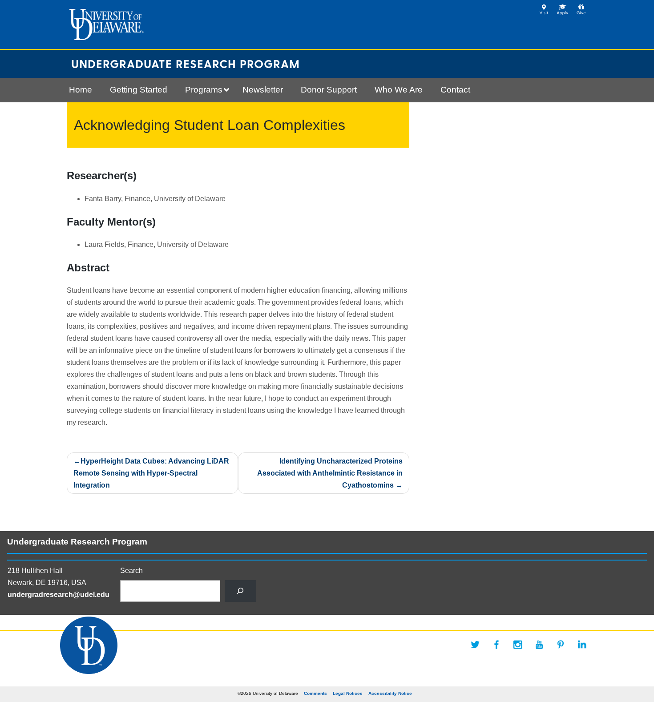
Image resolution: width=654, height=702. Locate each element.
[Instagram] (518, 644)
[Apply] (563, 7)
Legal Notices (348, 693)
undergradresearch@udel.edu (58, 594)
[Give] (581, 7)
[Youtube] (539, 644)
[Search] (240, 591)
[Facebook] (496, 644)
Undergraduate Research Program (185, 63)
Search (131, 570)
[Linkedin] (582, 644)
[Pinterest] (560, 644)
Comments (315, 693)
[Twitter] (475, 644)
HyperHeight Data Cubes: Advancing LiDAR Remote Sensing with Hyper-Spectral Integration (151, 473)
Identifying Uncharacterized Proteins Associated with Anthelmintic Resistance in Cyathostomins (330, 473)
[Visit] (544, 7)
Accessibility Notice (390, 693)
